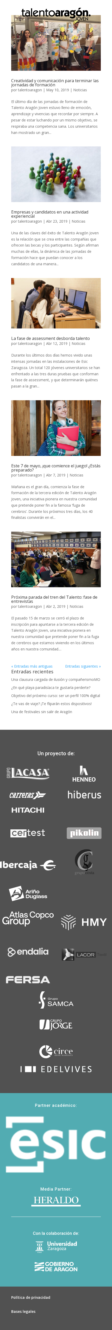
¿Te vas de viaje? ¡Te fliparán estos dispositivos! (51, 703)
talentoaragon (30, 89)
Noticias (80, 89)
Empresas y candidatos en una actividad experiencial (49, 214)
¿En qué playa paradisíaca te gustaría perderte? (50, 687)
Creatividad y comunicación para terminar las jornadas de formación (55, 83)
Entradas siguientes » (83, 666)
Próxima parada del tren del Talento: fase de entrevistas (54, 599)
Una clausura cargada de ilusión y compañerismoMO (55, 679)
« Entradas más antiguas (32, 666)
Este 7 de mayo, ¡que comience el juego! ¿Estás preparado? (56, 468)
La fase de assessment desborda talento (50, 338)
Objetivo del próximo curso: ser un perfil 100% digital (55, 695)
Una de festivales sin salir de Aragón (41, 711)
